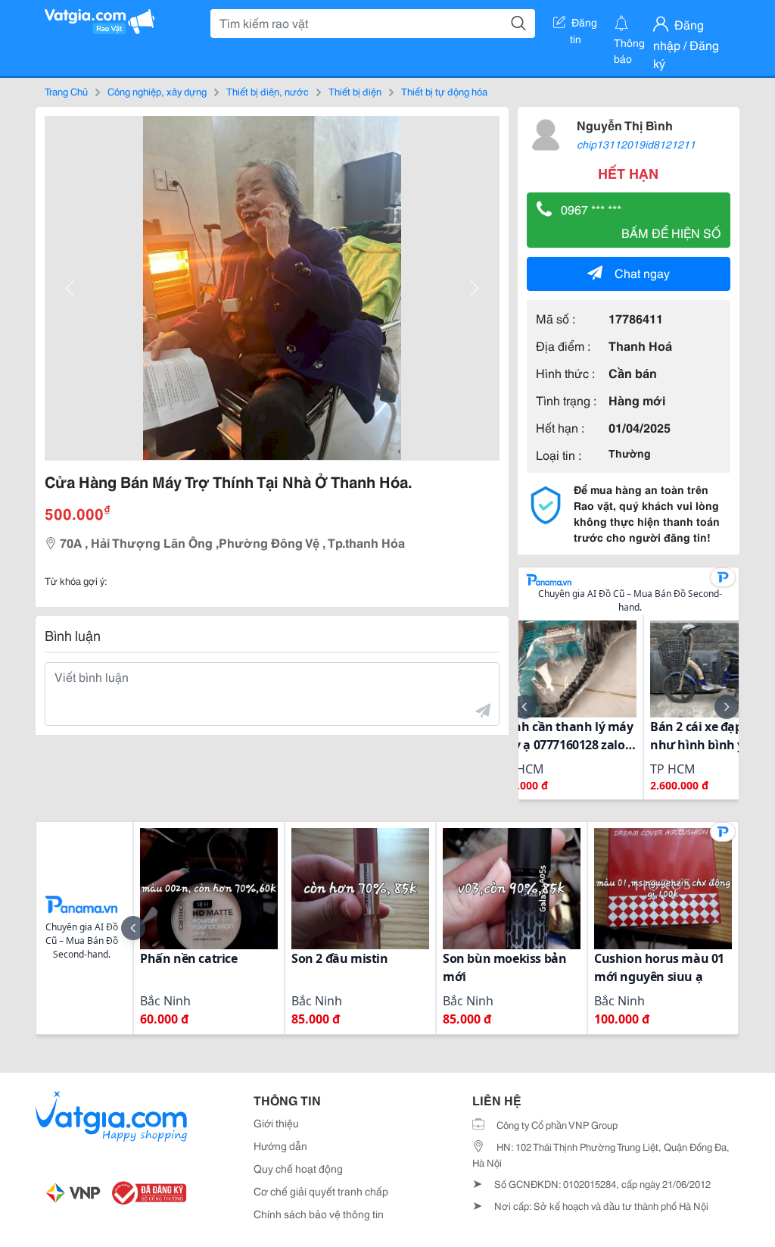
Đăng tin (584, 25)
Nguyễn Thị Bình (625, 124)
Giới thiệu (276, 1122)
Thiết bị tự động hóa (444, 91)
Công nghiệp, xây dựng (157, 91)
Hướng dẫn (280, 1145)
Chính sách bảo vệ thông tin (319, 1213)
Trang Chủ (66, 91)
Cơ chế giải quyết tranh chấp (321, 1191)
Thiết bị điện (354, 91)
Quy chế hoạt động (298, 1168)
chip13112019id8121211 (636, 144)
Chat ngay (642, 272)
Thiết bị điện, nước (267, 91)
